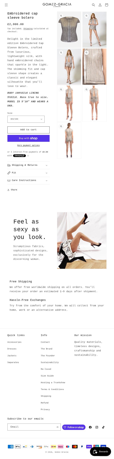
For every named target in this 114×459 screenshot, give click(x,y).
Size (9, 113)
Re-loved (46, 369)
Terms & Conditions (52, 389)
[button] (6, 5)
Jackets (11, 355)
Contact (45, 342)
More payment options (28, 145)
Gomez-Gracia (61, 452)
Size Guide (47, 376)
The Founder (48, 355)
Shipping (28, 29)
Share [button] (14, 190)
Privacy (45, 409)
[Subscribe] (57, 427)
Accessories (14, 342)
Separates (13, 362)
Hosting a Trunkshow (53, 382)
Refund (45, 403)
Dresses (11, 349)
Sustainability (50, 362)
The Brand (46, 349)
